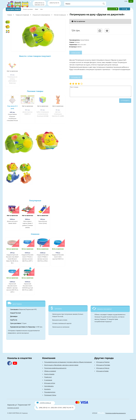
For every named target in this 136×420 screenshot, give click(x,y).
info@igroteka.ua (45, 403)
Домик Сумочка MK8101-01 (27, 113)
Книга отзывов (49, 374)
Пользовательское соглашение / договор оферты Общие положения (68, 362)
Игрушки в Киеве (102, 371)
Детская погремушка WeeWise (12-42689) (58, 114)
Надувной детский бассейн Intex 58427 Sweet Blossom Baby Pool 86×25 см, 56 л (12, 259)
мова (125, 1)
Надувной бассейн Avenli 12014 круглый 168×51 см (58, 257)
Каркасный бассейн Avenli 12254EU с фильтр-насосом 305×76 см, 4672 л (12, 288)
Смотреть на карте (13, 407)
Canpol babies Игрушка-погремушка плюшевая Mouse (12, 117)
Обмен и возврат (50, 371)
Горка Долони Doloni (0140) (42, 222)
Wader (36, 9)
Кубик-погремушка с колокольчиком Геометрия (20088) (43, 114)
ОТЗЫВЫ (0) (75, 77)
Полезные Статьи (50, 395)
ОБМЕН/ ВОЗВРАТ (104, 309)
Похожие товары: (35, 91)
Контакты (47, 389)
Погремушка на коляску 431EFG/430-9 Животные (12, 80)
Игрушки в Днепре (102, 362)
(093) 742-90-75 (54, 3)
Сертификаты (49, 386)
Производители (49, 392)
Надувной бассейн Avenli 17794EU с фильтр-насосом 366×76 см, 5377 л (27, 258)
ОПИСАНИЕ (75, 53)
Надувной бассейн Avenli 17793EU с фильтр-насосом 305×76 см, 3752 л (43, 258)
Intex (41, 9)
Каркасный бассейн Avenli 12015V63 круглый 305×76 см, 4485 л (27, 287)
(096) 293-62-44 (39, 3)
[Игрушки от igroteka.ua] (19, 7)
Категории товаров (13, 9)
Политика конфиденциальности (55, 368)
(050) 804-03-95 (39, 5)
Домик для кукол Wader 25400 (12, 222)
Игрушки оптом (49, 383)
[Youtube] (15, 365)
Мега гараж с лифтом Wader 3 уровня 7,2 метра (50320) (27, 224)
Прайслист (48, 377)
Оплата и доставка (28, 9)
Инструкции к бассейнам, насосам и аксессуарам (61, 365)
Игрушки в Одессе (102, 368)
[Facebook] (9, 365)
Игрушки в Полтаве (103, 365)
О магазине (48, 380)
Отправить (125, 100)
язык (131, 1)
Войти (124, 9)
